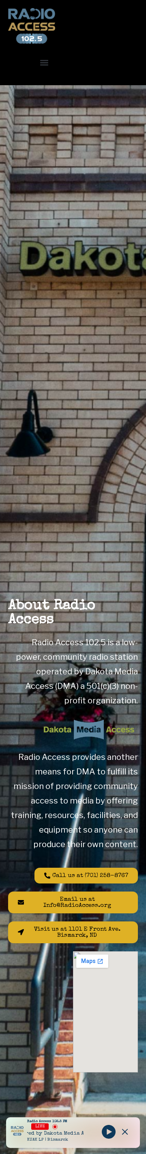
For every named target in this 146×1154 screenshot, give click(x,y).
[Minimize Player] (125, 1132)
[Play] (109, 1132)
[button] (44, 62)
